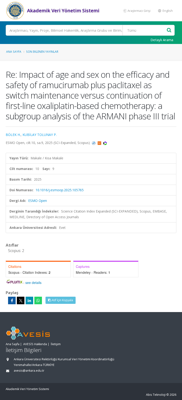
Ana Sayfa (13, 51)
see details (33, 282)
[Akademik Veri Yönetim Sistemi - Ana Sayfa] (16, 10)
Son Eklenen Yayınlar (42, 51)
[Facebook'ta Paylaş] (12, 300)
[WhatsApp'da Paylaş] (38, 300)
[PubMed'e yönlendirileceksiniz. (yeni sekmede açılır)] (94, 142)
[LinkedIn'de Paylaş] (29, 300)
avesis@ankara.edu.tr (29, 371)
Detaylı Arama (161, 39)
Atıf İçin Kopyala (62, 300)
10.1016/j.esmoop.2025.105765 (60, 190)
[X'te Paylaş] (20, 300)
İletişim (56, 344)
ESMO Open (37, 200)
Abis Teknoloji (156, 395)
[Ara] (169, 30)
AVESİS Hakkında (35, 344)
